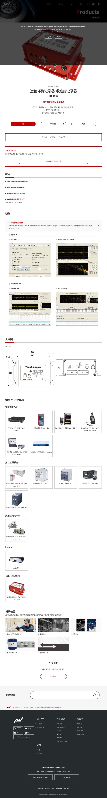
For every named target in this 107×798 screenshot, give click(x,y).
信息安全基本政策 (57, 788)
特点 (45, 137)
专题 (38, 750)
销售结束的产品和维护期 (53, 161)
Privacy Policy (56, 32)
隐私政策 (40, 788)
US (28, 732)
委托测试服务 (61, 727)
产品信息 (25, 707)
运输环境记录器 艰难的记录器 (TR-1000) (49, 707)
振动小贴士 (80, 730)
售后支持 (79, 727)
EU (17, 732)
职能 (53, 137)
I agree (48, 37)
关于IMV (40, 719)
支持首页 (80, 719)
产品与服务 (16, 707)
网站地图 (66, 788)
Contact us (66, 777)
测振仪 (32, 707)
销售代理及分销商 (62, 741)
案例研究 (59, 734)
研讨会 (59, 730)
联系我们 (79, 724)
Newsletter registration (25, 737)
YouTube (29, 728)
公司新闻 (40, 753)
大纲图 (63, 137)
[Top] (9, 707)
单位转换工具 (80, 734)
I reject (58, 37)
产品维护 (59, 737)
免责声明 (47, 788)
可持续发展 (40, 727)
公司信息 (40, 724)
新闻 (39, 745)
